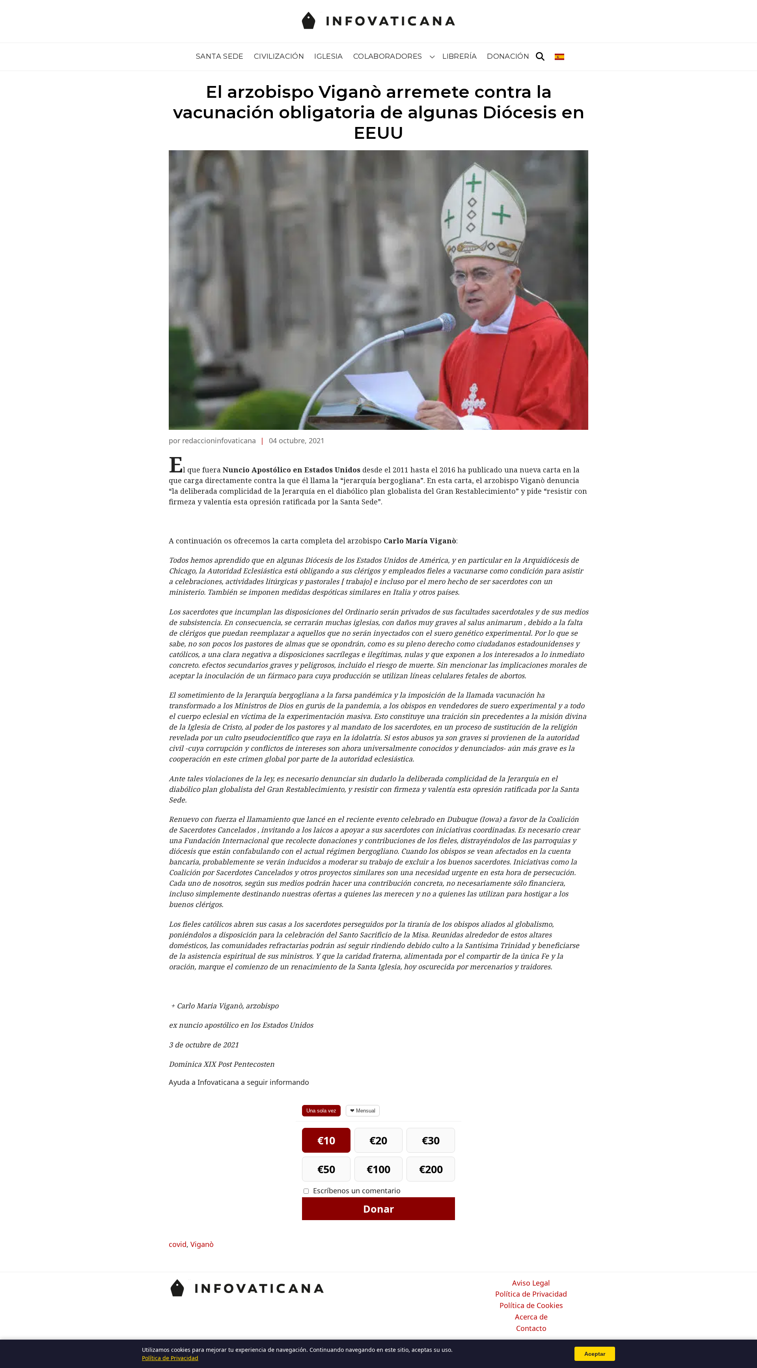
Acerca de (531, 1317)
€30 (431, 1140)
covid (177, 1244)
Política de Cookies (531, 1306)
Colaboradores (387, 56)
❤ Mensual (362, 1111)
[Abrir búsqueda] (540, 56)
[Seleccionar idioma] (560, 57)
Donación (508, 56)
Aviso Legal (531, 1283)
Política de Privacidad (531, 1294)
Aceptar (594, 1354)
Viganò (202, 1244)
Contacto (531, 1329)
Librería (459, 56)
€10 (326, 1140)
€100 (378, 1169)
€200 (431, 1169)
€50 (326, 1169)
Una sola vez (321, 1111)
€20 (378, 1140)
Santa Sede (220, 56)
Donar (378, 1208)
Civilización (279, 56)
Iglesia (328, 56)
